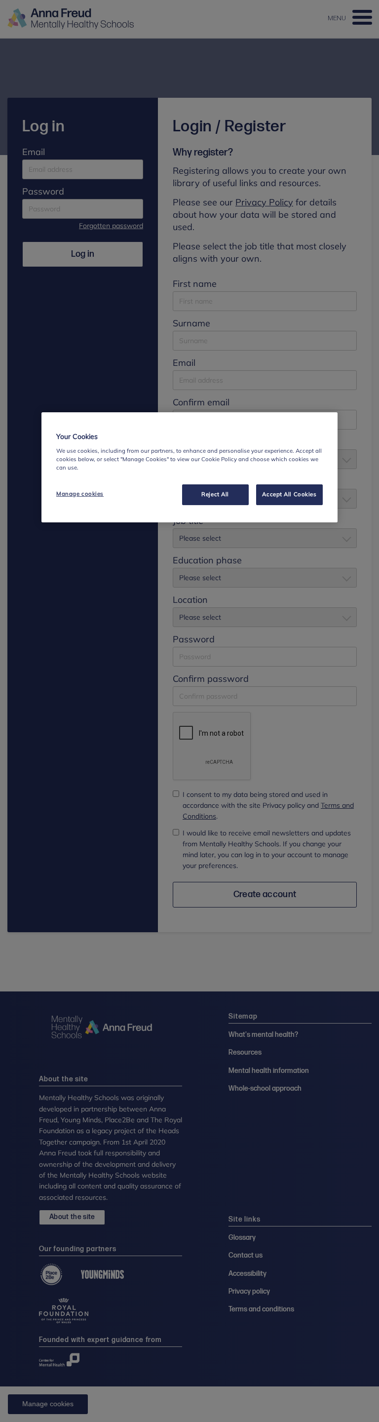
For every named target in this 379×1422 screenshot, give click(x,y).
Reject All (215, 494)
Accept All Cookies (289, 494)
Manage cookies (80, 493)
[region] (189, 467)
